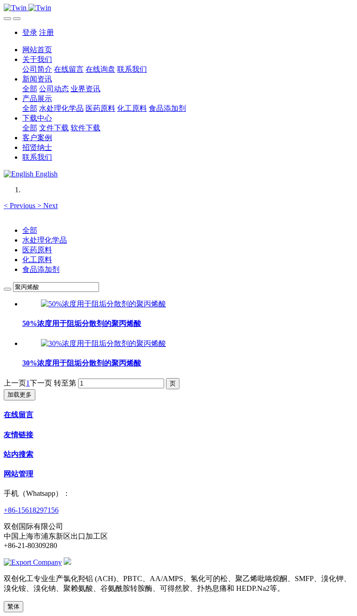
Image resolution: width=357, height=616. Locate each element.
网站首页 (37, 50)
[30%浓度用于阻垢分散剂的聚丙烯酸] (103, 343)
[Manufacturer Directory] (33, 562)
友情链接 (18, 435)
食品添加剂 (41, 269)
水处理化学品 (44, 240)
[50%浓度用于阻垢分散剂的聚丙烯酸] (103, 304)
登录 (29, 32)
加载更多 (19, 394)
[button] (20, 206)
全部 (29, 89)
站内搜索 (18, 454)
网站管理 (18, 474)
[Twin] (178, 8)
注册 (46, 32)
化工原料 (37, 260)
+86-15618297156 (31, 510)
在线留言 (18, 415)
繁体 (13, 606)
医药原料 (37, 250)
